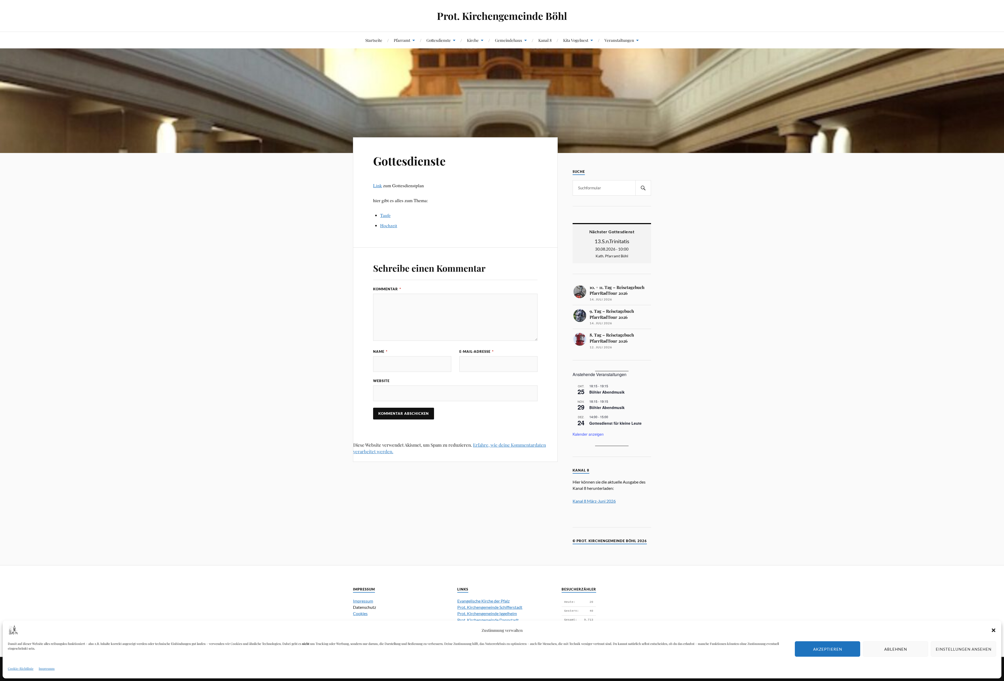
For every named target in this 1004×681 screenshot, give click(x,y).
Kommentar (387, 289)
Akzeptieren (827, 649)
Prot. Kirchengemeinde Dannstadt (488, 619)
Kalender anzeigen (588, 434)
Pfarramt (402, 40)
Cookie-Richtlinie (20, 668)
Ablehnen (895, 649)
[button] (993, 630)
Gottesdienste (438, 40)
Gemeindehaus (508, 40)
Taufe (385, 215)
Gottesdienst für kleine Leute (615, 423)
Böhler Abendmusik (607, 392)
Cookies (360, 613)
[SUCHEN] (643, 188)
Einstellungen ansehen (963, 649)
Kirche (473, 40)
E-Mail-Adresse (476, 351)
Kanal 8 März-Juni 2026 (594, 500)
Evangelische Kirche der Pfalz (483, 600)
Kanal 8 (545, 40)
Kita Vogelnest (575, 40)
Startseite (373, 40)
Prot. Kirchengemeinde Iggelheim (487, 613)
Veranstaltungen (619, 40)
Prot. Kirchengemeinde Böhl (502, 15)
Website (381, 381)
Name (380, 351)
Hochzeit (388, 225)
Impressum (47, 668)
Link (377, 185)
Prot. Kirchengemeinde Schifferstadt (489, 607)
